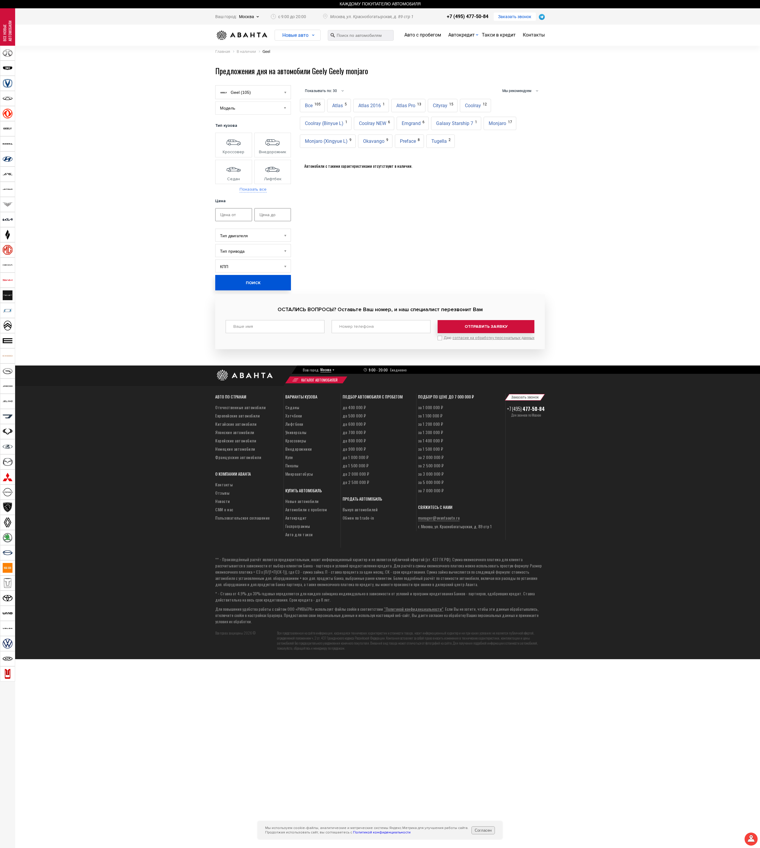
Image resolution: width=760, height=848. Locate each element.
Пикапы (292, 465)
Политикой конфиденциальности (382, 832)
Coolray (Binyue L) (326, 123)
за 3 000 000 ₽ (431, 474)
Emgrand (413, 123)
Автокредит (461, 35)
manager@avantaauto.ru (439, 518)
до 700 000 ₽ (354, 432)
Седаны (292, 407)
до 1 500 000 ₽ (356, 465)
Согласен (483, 830)
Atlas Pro (408, 105)
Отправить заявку (486, 326)
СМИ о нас (224, 509)
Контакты (534, 35)
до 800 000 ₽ (354, 440)
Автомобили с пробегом (306, 509)
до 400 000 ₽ (354, 407)
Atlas (339, 105)
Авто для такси (299, 534)
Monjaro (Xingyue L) (328, 141)
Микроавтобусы (299, 474)
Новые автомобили (302, 501)
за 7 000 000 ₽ (431, 490)
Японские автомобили (234, 432)
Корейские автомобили (235, 440)
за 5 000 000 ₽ (431, 482)
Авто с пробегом (422, 35)
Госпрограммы (297, 526)
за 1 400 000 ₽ (430, 440)
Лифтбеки (294, 424)
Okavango (375, 141)
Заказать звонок (514, 16)
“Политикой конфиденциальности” (413, 609)
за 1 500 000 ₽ (430, 449)
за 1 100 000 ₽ (430, 415)
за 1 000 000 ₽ (430, 407)
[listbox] (253, 235)
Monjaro (500, 123)
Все (313, 105)
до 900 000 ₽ (354, 449)
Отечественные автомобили (240, 407)
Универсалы (296, 432)
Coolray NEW (374, 123)
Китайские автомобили (235, 424)
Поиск (253, 282)
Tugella (441, 141)
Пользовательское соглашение (242, 518)
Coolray (476, 105)
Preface (410, 141)
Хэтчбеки (293, 415)
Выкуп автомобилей (360, 509)
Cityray (443, 105)
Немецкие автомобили (235, 449)
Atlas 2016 (371, 105)
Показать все (253, 189)
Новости (222, 501)
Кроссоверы (295, 440)
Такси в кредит (499, 35)
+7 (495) (526, 408)
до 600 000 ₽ (354, 424)
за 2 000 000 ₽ (431, 457)
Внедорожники (298, 449)
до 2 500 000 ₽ (356, 482)
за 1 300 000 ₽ (430, 432)
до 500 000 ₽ (354, 415)
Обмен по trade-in (358, 518)
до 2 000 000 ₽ (356, 474)
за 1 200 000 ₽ (430, 424)
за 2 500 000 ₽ (431, 465)
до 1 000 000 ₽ (356, 457)
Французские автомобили (238, 457)
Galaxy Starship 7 (456, 123)
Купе (289, 457)
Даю (489, 338)
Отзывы (222, 493)
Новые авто (295, 35)
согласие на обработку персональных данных (493, 338)
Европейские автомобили (237, 415)
